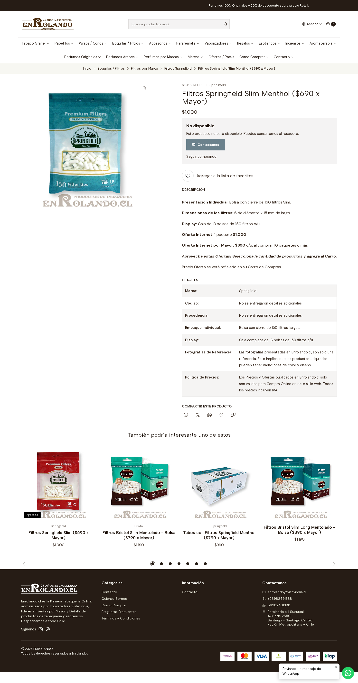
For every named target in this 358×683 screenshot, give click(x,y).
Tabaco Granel (34, 43)
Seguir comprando (201, 156)
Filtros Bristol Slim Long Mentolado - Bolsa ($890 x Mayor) (299, 530)
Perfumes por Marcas (161, 57)
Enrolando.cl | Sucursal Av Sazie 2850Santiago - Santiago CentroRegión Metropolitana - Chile (291, 618)
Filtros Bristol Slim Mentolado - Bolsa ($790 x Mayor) (139, 535)
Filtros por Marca (144, 68)
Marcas (193, 57)
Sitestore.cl (75, 659)
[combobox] (179, 24)
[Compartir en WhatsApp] (210, 415)
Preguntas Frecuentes (119, 611)
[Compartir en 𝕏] (198, 415)
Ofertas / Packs (221, 57)
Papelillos (62, 43)
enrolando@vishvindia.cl (287, 592)
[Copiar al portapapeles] (233, 415)
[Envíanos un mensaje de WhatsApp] (348, 673)
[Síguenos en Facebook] (47, 629)
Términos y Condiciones (121, 618)
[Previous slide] (24, 564)
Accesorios (158, 43)
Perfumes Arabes (120, 57)
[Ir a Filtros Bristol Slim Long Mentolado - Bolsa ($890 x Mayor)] (299, 483)
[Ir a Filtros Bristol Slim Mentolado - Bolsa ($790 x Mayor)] (139, 483)
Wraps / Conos (91, 43)
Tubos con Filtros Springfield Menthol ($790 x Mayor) (219, 535)
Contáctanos (208, 145)
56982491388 (279, 605)
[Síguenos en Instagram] (40, 629)
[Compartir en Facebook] (186, 415)
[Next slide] (333, 564)
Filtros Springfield (178, 68)
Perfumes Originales (80, 57)
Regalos (243, 43)
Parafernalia (186, 43)
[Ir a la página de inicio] (48, 24)
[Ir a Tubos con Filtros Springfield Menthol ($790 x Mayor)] (219, 483)
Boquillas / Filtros (126, 43)
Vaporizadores (216, 43)
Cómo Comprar (252, 57)
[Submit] (225, 24)
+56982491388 (280, 598)
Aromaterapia (321, 43)
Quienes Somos (114, 598)
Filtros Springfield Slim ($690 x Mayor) (58, 535)
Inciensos (293, 43)
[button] (153, 564)
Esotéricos (267, 43)
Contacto (282, 57)
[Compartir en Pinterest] (221, 415)
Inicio (87, 68)
